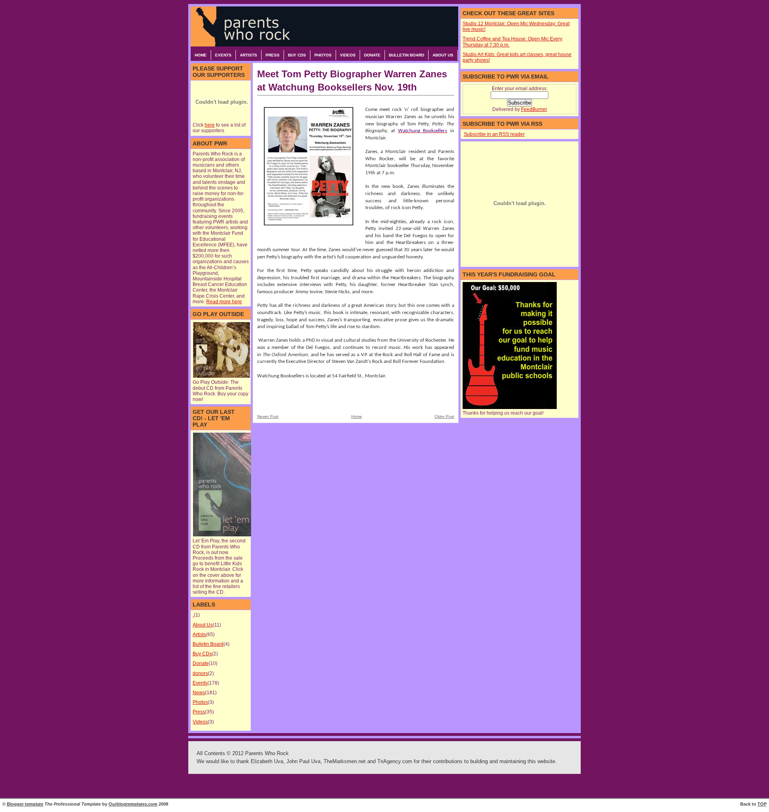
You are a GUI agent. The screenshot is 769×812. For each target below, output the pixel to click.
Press (273, 55)
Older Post (444, 416)
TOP (762, 804)
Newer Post (267, 416)
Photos (323, 55)
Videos (348, 55)
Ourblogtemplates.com (133, 804)
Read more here (224, 301)
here (210, 125)
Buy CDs (297, 55)
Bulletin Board (406, 55)
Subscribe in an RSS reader (494, 134)
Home (201, 55)
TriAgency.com (394, 761)
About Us (443, 55)
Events (223, 55)
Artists (248, 55)
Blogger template (25, 804)
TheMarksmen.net (345, 761)
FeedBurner (534, 109)
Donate (372, 55)
